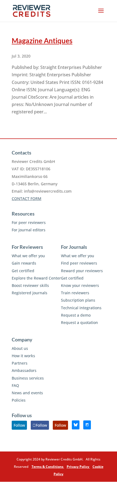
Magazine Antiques (42, 40)
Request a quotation (79, 322)
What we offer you (28, 255)
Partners (19, 363)
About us (20, 348)
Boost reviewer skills (30, 285)
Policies (19, 400)
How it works (23, 355)
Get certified (23, 270)
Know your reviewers (80, 285)
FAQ (15, 385)
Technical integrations (81, 307)
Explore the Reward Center (36, 278)
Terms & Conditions (48, 466)
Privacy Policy (78, 466)
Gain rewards (24, 263)
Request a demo (76, 315)
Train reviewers (75, 292)
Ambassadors (24, 370)
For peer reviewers (29, 222)
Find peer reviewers (79, 263)
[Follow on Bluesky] (75, 424)
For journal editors (28, 229)
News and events (27, 392)
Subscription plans (78, 300)
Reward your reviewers (82, 270)
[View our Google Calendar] (87, 424)
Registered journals (29, 292)
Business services (28, 378)
